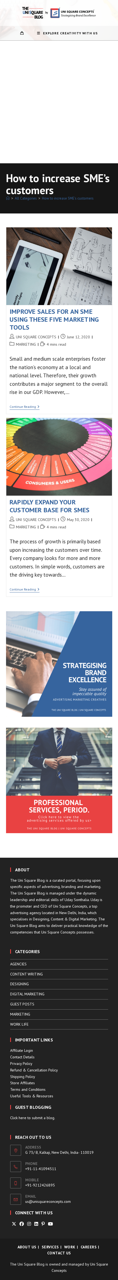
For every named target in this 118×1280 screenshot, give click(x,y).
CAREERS (89, 1247)
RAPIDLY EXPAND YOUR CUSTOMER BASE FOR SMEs (49, 506)
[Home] (8, 198)
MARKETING (26, 344)
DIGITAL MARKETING (27, 994)
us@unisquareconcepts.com (48, 1201)
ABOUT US (27, 1247)
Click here (18, 1117)
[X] (14, 1224)
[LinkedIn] (36, 1224)
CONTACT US (59, 1253)
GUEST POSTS (22, 1004)
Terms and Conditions (28, 1089)
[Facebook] (21, 1224)
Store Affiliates (22, 1082)
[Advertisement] (59, 102)
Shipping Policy (22, 1076)
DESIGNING (19, 983)
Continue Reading (25, 407)
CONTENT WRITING (26, 974)
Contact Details (22, 1057)
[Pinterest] (43, 1224)
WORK (69, 1247)
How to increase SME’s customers (68, 198)
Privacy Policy (21, 1063)
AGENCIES (18, 964)
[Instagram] (29, 1224)
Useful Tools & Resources (31, 1096)
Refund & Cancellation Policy (34, 1070)
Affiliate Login (21, 1050)
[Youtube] (50, 1224)
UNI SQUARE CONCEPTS (36, 337)
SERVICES (50, 1247)
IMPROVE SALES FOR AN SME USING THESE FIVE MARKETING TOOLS (54, 319)
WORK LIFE (19, 1024)
